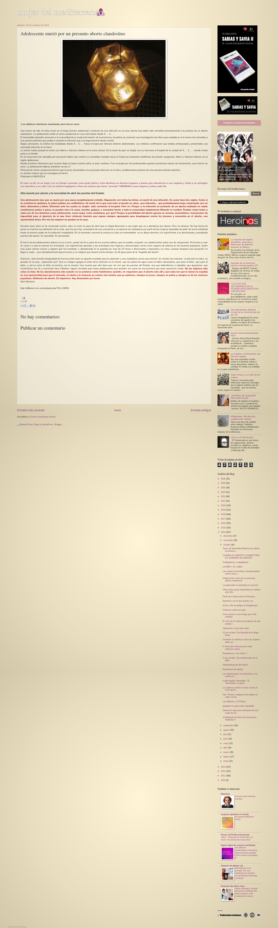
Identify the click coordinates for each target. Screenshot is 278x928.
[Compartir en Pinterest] (34, 305)
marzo (226, 752)
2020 (223, 505)
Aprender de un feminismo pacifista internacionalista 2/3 (244, 264)
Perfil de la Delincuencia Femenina (239, 596)
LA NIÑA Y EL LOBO (232, 567)
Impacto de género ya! (232, 865)
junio (225, 739)
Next (255, 158)
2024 (223, 487)
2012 (223, 771)
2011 (223, 775)
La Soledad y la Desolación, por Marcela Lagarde (245, 355)
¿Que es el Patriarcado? (242, 437)
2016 (223, 523)
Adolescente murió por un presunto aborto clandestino (239, 579)
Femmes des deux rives (233, 886)
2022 (223, 496)
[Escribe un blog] (25, 305)
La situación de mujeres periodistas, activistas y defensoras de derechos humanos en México (242, 243)
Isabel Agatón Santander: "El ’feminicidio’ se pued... (236, 682)
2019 (223, 510)
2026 (223, 479)
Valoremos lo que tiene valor (236, 628)
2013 (223, 767)
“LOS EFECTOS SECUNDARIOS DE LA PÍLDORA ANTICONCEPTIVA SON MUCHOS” (244, 287)
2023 (223, 492)
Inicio (117, 410)
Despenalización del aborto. (235, 665)
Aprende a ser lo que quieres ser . (238, 601)
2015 (223, 527)
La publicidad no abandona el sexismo (240, 585)
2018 (223, 514)
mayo (226, 743)
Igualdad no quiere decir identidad (238, 706)
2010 (223, 780)
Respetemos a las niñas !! (235, 653)
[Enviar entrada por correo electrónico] (23, 298)
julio (225, 734)
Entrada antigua (201, 410)
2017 (223, 519)
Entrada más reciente (31, 410)
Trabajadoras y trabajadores (236, 562)
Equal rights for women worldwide (238, 845)
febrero (226, 756)
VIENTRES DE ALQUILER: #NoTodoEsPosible (243, 396)
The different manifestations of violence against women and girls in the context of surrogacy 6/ (246, 853)
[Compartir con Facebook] (31, 305)
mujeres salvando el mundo (235, 814)
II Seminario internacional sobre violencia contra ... (237, 647)
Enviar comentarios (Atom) (43, 417)
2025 (223, 483)
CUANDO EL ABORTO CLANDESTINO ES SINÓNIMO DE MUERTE (241, 556)
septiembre (228, 725)
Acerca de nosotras (17, 927)
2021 (223, 501)
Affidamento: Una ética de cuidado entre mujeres (243, 417)
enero (226, 761)
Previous (215, 158)
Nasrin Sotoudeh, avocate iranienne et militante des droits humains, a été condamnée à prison (246, 892)
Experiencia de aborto (233, 669)
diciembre (228, 536)
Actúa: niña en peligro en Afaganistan (240, 605)
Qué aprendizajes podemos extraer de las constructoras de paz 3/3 (245, 312)
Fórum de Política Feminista (235, 835)
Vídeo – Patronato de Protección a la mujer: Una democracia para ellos (237, 838)
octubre (227, 545)
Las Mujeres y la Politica (234, 701)
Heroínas (225, 794)
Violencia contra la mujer (234, 610)
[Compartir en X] (28, 305)
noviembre (228, 540)
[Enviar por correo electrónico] (21, 305)
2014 (223, 532)
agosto (226, 730)
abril (225, 747)
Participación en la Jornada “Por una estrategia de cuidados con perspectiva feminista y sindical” (246, 873)
